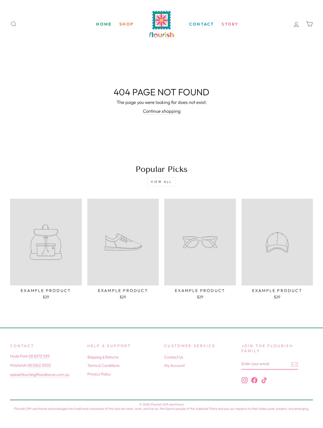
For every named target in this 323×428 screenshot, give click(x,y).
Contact (201, 24)
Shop (126, 24)
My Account (174, 365)
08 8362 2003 (39, 365)
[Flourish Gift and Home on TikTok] (264, 380)
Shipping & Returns (102, 357)
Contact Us (173, 357)
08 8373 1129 (39, 356)
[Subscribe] (294, 364)
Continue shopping (161, 111)
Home (104, 24)
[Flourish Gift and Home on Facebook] (254, 380)
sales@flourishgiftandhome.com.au (39, 374)
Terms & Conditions (103, 365)
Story (230, 24)
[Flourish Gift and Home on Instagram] (244, 380)
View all (161, 182)
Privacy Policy (99, 374)
